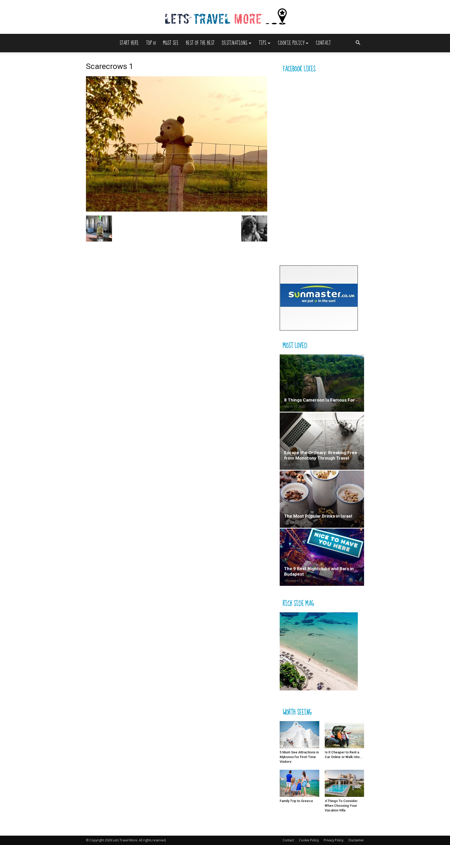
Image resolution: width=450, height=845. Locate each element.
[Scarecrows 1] (176, 210)
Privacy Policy (333, 840)
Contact (323, 43)
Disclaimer (356, 840)
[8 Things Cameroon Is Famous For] (322, 383)
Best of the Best (200, 43)
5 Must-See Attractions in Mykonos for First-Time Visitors (299, 757)
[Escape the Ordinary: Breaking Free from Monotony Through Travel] (322, 441)
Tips (262, 43)
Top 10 (151, 43)
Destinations (234, 43)
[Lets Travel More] (225, 17)
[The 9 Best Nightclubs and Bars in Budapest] (322, 557)
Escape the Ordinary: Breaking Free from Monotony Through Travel (320, 455)
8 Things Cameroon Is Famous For (319, 400)
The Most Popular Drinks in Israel (318, 516)
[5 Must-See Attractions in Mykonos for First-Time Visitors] (299, 734)
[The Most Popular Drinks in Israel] (322, 499)
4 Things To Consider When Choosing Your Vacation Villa (341, 805)
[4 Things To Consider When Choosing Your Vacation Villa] (344, 783)
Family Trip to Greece (296, 801)
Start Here (129, 43)
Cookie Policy (291, 43)
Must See (171, 43)
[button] (358, 43)
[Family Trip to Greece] (299, 783)
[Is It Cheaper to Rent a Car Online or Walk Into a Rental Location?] (344, 734)
